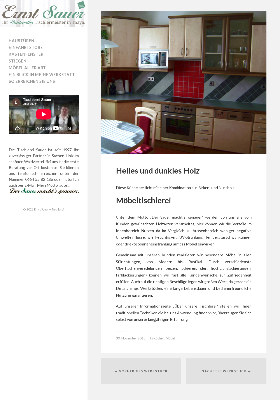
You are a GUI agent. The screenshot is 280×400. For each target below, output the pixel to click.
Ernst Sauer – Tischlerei (49, 209)
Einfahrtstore (26, 47)
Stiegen (17, 61)
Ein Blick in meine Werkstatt (42, 74)
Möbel (170, 338)
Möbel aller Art (27, 67)
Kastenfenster (26, 54)
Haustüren (21, 40)
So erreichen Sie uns (32, 81)
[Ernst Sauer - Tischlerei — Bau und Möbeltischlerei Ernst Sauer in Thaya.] (44, 13)
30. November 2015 (130, 338)
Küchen (158, 338)
